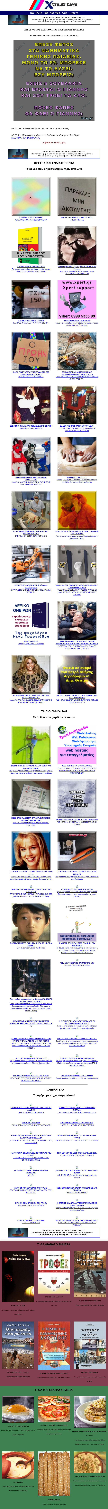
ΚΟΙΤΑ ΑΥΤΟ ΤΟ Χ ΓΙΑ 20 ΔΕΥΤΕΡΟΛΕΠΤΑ (31, 219)
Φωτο (39, 13)
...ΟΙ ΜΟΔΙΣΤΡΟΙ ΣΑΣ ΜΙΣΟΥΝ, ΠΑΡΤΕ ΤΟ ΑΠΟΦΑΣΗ (31, 1124)
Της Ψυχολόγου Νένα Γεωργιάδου (31, 642)
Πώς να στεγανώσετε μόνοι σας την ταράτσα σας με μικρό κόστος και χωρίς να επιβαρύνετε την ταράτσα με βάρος (30, 769)
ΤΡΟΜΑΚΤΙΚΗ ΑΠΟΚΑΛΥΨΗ (31, 427)
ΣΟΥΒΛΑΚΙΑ (33, 138)
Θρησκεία (55, 13)
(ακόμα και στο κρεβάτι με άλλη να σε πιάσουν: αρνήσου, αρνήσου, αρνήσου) (77, 1206)
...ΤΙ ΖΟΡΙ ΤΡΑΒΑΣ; (77, 219)
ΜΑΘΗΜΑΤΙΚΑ (18, 138)
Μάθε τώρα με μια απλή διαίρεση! (77, 964)
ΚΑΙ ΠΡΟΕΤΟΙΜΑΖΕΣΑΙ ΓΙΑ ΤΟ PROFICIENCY (31, 322)
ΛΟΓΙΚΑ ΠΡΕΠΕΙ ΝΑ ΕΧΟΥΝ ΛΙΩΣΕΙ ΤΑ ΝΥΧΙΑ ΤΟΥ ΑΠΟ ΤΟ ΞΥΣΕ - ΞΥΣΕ (31, 1139)
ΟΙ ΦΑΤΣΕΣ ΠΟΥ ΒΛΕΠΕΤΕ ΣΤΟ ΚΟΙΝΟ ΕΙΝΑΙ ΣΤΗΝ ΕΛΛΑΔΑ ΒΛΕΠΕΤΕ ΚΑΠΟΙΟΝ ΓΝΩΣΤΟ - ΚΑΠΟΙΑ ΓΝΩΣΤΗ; (31, 1043)
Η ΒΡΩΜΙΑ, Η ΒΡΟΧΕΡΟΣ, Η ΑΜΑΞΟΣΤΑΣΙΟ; (77, 1124)
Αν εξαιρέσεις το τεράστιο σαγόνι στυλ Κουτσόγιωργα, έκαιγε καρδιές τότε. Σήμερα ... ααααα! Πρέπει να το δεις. (30, 875)
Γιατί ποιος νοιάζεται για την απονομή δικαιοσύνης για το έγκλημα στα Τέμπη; (77, 534)
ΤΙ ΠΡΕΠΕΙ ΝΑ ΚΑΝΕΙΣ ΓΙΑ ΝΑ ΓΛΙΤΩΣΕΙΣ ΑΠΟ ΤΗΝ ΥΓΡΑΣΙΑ (77, 822)
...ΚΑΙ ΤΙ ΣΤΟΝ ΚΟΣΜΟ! (31, 1221)
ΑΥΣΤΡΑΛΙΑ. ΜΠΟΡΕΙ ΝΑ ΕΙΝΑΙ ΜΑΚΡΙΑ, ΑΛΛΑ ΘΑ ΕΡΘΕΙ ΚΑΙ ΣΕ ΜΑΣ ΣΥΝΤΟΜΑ (77, 644)
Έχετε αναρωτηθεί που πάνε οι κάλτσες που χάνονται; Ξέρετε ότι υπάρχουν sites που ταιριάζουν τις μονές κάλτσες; (77, 892)
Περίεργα (73, 13)
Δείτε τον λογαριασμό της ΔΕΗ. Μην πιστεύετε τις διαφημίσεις (30, 821)
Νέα (32, 13)
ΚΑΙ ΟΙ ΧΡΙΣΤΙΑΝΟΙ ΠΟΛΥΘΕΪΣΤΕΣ (31, 1204)
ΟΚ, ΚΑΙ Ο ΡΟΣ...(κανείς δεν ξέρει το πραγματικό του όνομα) (77, 1174)
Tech (46, 13)
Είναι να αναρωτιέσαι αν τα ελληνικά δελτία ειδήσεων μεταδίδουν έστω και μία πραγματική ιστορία (77, 1024)
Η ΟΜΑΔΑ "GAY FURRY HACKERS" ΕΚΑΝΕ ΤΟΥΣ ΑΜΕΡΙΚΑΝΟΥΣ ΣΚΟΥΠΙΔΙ (31, 481)
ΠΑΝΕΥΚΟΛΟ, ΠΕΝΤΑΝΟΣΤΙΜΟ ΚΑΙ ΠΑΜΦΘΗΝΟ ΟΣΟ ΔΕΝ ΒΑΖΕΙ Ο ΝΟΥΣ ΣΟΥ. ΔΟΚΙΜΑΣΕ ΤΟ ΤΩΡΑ (31, 892)
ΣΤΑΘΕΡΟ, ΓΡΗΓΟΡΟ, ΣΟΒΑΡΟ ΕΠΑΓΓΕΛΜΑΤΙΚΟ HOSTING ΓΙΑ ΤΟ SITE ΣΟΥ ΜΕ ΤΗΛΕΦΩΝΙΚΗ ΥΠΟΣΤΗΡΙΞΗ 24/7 (77, 769)
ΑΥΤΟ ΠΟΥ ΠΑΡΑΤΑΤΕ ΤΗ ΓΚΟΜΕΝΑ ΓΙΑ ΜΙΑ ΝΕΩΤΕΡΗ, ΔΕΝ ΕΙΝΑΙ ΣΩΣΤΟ (77, 270)
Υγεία (64, 13)
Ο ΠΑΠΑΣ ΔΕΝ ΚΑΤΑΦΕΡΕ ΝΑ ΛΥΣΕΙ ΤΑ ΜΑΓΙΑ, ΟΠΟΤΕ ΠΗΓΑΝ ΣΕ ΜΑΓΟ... (77, 375)
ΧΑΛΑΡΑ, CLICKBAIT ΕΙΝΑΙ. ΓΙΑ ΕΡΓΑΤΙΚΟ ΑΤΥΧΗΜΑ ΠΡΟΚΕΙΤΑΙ (31, 588)
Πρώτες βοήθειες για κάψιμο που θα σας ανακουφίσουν (77, 1077)
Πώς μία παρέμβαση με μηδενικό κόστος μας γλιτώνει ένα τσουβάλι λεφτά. (77, 875)
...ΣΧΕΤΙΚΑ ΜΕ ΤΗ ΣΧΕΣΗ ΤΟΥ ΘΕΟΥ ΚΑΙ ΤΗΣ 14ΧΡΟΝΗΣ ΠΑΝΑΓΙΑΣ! (31, 1156)
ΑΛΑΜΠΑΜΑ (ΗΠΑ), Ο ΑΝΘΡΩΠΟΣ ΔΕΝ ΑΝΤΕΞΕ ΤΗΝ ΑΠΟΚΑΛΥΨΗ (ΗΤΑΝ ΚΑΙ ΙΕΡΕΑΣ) (31, 698)
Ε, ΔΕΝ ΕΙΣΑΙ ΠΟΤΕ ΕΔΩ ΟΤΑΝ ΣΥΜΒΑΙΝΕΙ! (77, 1154)
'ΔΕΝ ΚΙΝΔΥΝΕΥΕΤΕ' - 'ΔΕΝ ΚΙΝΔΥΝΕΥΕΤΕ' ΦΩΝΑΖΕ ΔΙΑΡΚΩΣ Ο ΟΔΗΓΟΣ (77, 698)
